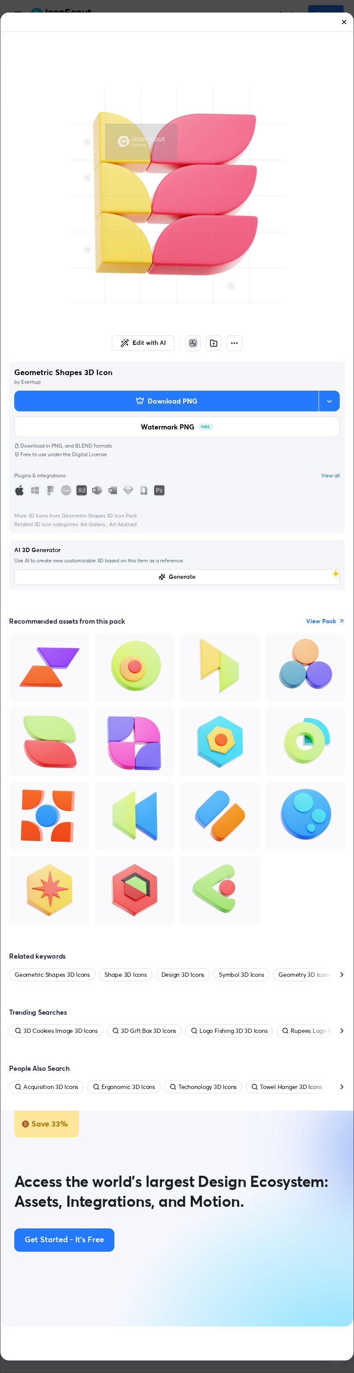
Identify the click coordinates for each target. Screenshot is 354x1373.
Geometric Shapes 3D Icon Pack (99, 515)
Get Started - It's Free (64, 1240)
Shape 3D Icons (125, 974)
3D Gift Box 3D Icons (148, 1031)
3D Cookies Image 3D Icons (60, 1031)
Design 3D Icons (182, 974)
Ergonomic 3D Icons (128, 1087)
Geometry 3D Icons (304, 974)
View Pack (321, 621)
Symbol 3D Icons (241, 974)
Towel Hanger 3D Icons (291, 1087)
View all (330, 475)
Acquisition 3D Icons (50, 1087)
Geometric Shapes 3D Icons (52, 974)
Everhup (31, 382)
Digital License (89, 454)
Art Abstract (123, 524)
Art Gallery (93, 524)
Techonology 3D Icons (207, 1087)
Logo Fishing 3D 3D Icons (233, 1031)
